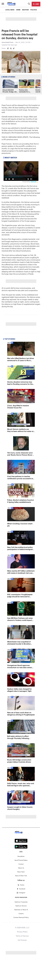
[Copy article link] (13, 48)
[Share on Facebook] (8, 48)
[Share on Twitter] (11, 48)
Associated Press (7, 42)
